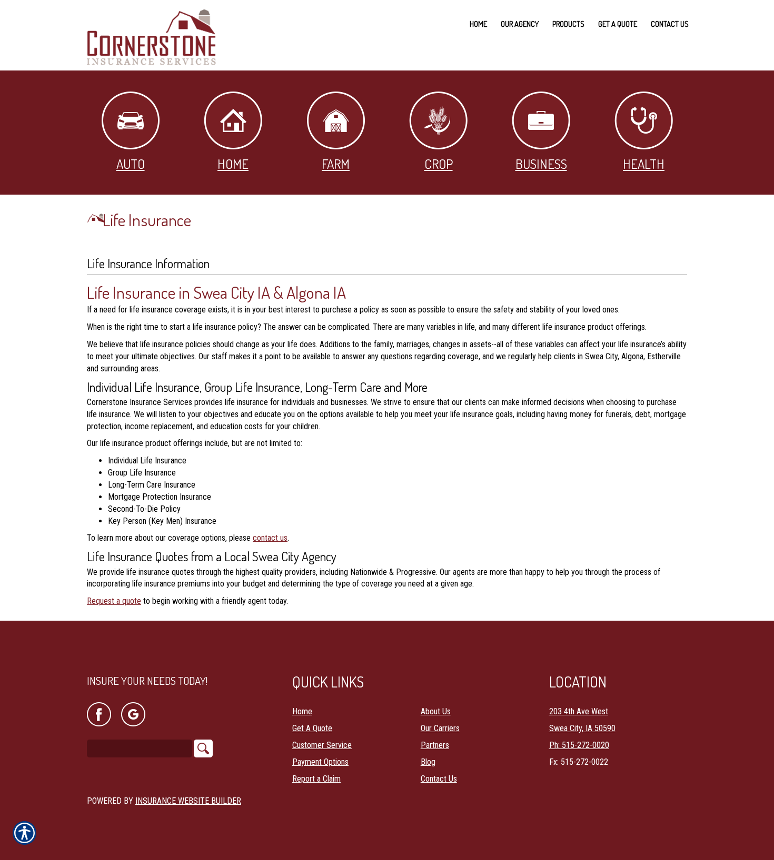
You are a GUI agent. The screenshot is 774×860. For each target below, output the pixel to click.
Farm (336, 163)
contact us (270, 538)
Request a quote (114, 601)
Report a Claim (316, 779)
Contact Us (439, 779)
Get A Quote (312, 728)
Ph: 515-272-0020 (579, 745)
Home (233, 163)
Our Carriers (440, 728)
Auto (130, 163)
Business (541, 163)
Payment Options (320, 762)
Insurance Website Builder (188, 801)
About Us (436, 711)
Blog (428, 762)
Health (643, 163)
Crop (438, 163)
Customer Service (322, 745)
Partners (435, 745)
